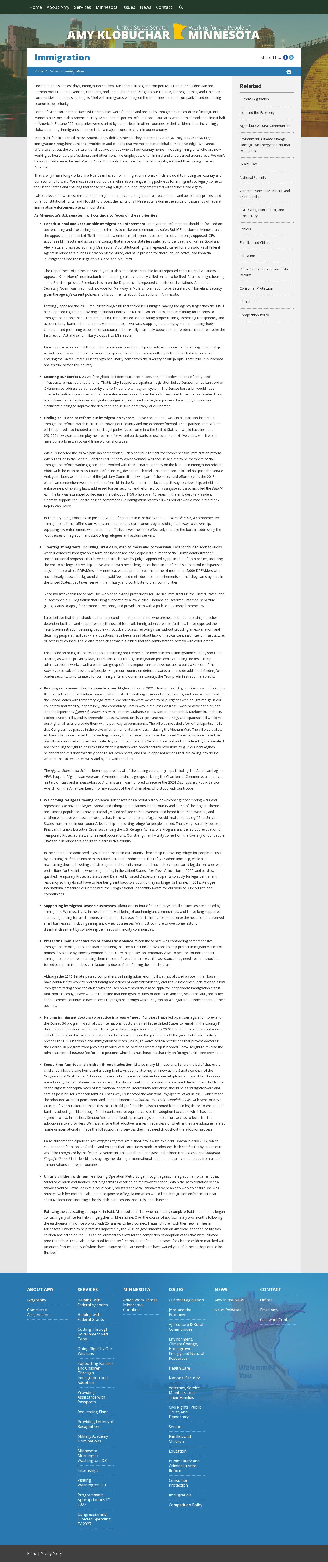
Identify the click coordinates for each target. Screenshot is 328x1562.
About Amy (58, 7)
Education (247, 255)
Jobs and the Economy (257, 112)
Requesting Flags (93, 1411)
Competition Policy (254, 315)
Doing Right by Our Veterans (95, 1351)
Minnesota (107, 7)
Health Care (249, 164)
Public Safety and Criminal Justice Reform (265, 272)
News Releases (227, 1309)
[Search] (181, 7)
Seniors (245, 229)
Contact (164, 7)
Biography (36, 1300)
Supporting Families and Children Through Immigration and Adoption (96, 1373)
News (145, 7)
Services (82, 7)
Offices (266, 1300)
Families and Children (256, 242)
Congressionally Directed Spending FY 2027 (94, 1519)
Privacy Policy (51, 1553)
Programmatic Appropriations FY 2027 (94, 1499)
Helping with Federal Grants (91, 1317)
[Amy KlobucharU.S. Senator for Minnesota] (164, 31)
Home (36, 7)
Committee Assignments (38, 1312)
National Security (253, 177)
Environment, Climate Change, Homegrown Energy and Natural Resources (265, 145)
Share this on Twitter (291, 57)
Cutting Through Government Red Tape (93, 1334)
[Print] (289, 71)
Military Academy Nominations (93, 1439)
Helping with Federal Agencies (93, 1302)
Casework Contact (276, 1319)
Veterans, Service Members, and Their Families (265, 193)
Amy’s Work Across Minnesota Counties (140, 1305)
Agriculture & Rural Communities (265, 125)
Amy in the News (229, 1300)
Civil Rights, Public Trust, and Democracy (262, 213)
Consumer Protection (256, 288)
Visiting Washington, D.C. (93, 1483)
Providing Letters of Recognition (96, 1424)
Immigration (62, 57)
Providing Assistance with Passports (91, 1397)
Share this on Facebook (285, 57)
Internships (88, 1470)
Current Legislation (254, 99)
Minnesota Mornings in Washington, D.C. (93, 1455)
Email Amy (269, 1309)
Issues (128, 7)
